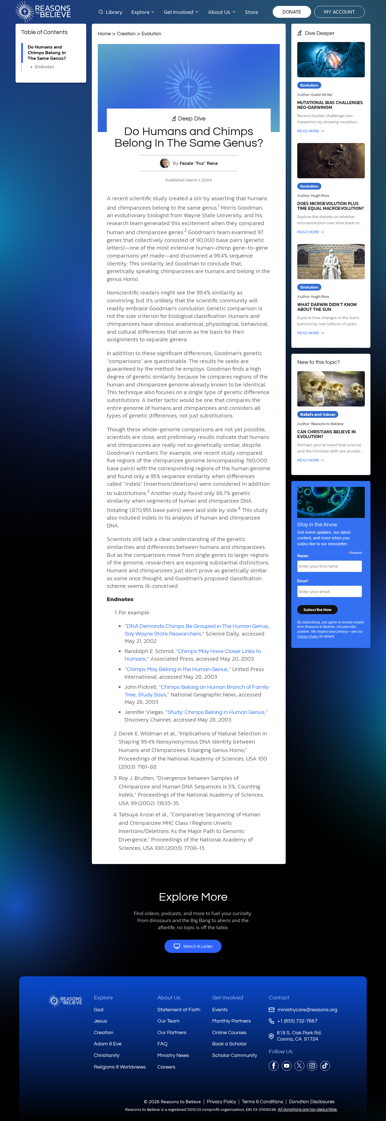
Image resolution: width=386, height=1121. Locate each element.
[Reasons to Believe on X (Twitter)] (299, 1066)
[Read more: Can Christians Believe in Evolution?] (331, 417)
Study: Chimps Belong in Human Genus (216, 712)
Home (104, 33)
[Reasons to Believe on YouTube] (287, 1066)
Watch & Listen (198, 946)
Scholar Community (234, 1055)
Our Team (168, 1021)
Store (251, 12)
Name (303, 556)
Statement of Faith (178, 1009)
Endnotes (44, 66)
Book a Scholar (229, 1044)
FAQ (162, 1044)
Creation (126, 33)
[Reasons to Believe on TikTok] (325, 1066)
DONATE (292, 12)
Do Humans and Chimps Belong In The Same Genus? (47, 52)
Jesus (100, 1021)
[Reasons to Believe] (43, 12)
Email (303, 581)
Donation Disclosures (312, 1101)
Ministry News (173, 1055)
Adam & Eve (108, 1044)
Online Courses (229, 1032)
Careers (166, 1067)
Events (220, 1009)
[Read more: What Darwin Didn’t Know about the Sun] (331, 290)
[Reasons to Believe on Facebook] (274, 1066)
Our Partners (172, 1032)
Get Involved (227, 998)
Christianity (107, 1055)
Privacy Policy (307, 636)
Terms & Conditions (262, 1101)
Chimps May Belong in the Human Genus (177, 669)
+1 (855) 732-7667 (297, 1021)
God (98, 1009)
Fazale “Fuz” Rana (199, 163)
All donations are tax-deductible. (307, 1109)
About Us (169, 998)
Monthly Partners (231, 1021)
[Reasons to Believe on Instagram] (312, 1066)
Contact (279, 998)
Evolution (151, 33)
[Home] (65, 1001)
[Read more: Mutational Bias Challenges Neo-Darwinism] (331, 88)
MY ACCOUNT (339, 12)
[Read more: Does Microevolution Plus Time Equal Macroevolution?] (331, 189)
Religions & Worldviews (120, 1067)
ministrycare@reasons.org (307, 1009)
